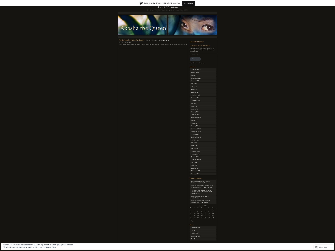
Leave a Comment (164, 40)
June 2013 (194, 75)
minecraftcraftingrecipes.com (199, 181)
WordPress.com (195, 239)
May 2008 (194, 162)
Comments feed (195, 236)
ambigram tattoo (135, 44)
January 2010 (195, 126)
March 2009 (194, 148)
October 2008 (195, 157)
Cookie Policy (51, 247)
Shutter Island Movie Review (199, 183)
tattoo (171, 44)
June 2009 (194, 145)
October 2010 (195, 114)
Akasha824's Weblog (167, 7)
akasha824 (126, 44)
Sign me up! (195, 59)
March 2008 (194, 168)
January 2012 (195, 97)
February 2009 (195, 151)
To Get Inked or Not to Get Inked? (131, 40)
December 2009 (196, 128)
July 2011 (194, 103)
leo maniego (154, 44)
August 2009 (195, 140)
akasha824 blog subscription (200, 45)
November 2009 (196, 131)
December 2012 (196, 78)
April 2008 (194, 165)
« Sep (191, 221)
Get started (188, 3)
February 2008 (195, 171)
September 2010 (196, 117)
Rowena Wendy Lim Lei (198, 190)
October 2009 (195, 134)
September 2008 (196, 159)
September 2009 (196, 137)
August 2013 (195, 72)
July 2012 (194, 83)
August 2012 (195, 81)
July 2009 (194, 142)
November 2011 (195, 100)
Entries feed (194, 233)
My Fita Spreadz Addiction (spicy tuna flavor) (200, 201)
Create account (195, 227)
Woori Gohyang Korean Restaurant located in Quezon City (202, 186)
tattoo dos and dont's (180, 44)
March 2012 (194, 92)
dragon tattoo (145, 44)
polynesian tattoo (163, 44)
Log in (193, 230)
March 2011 (194, 109)
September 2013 (196, 69)
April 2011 (194, 106)
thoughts (128, 42)
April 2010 (194, 123)
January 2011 (195, 112)
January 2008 (195, 173)
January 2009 (195, 154)
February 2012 (195, 95)
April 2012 (194, 89)
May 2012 (194, 86)
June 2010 (194, 120)
